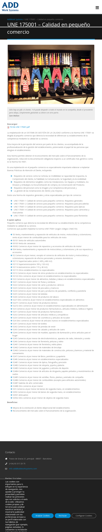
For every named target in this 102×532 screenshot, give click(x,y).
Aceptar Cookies (43, 515)
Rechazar (63, 515)
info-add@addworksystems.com (23, 468)
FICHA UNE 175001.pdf (20, 127)
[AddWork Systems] (10, 6)
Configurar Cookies (84, 515)
